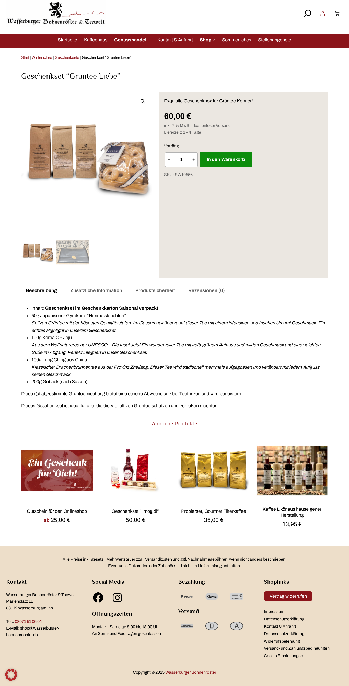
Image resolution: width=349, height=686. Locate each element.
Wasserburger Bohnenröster (190, 672)
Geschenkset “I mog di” (135, 511)
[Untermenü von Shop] (213, 39)
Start (25, 57)
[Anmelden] (322, 13)
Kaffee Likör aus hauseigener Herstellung (292, 512)
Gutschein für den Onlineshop (57, 511)
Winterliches (42, 57)
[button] (142, 101)
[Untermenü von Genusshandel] (149, 39)
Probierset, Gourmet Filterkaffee (213, 511)
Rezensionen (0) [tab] (206, 290)
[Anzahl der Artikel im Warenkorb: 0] (337, 13)
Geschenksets (67, 57)
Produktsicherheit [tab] (155, 290)
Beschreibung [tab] (41, 290)
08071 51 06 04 (28, 621)
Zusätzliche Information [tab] (96, 290)
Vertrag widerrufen (288, 596)
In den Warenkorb (226, 159)
